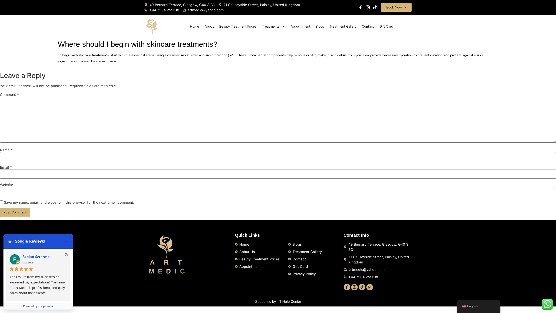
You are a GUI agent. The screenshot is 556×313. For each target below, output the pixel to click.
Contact (368, 26)
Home (194, 26)
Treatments (271, 26)
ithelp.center (45, 306)
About (209, 26)
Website (6, 184)
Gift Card (386, 26)
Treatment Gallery (342, 26)
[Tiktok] (375, 7)
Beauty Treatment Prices (237, 26)
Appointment (300, 26)
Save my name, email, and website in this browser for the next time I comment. (69, 202)
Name (6, 150)
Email (6, 167)
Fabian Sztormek (37, 256)
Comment (9, 94)
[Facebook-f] (360, 7)
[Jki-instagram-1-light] (368, 7)
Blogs (320, 26)
